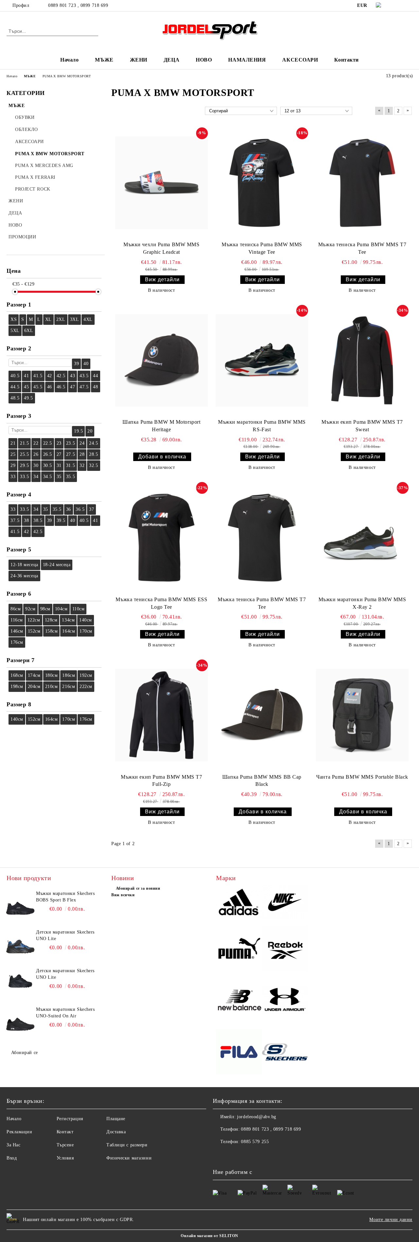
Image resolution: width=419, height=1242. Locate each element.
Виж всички (123, 895)
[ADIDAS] (239, 903)
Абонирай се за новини (138, 888)
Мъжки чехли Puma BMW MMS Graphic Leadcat (161, 248)
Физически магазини (129, 1158)
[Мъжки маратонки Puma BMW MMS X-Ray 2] (362, 537)
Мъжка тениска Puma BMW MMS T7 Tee (362, 248)
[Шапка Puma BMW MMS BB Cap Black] (262, 714)
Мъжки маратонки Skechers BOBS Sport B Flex (65, 896)
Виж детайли (162, 279)
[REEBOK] (285, 949)
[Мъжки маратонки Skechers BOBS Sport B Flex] (20, 905)
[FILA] (239, 1053)
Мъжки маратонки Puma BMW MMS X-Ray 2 (362, 603)
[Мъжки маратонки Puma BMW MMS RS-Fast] (262, 360)
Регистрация (70, 1118)
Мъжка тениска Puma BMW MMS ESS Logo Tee (161, 603)
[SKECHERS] (285, 1053)
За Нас (13, 1144)
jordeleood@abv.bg (256, 1116)
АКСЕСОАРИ (300, 60)
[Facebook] (399, 5)
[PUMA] (239, 949)
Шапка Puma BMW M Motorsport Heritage (161, 425)
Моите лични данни (390, 1219)
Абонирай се (24, 1052)
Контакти (346, 60)
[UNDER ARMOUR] (285, 1001)
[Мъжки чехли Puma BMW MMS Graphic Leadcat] (161, 182)
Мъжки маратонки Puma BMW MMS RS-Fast (262, 425)
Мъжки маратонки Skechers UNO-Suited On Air (65, 1012)
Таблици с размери (127, 1144)
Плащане (115, 1118)
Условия (65, 1158)
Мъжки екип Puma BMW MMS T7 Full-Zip (161, 780)
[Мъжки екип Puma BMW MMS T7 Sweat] (362, 360)
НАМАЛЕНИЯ (247, 60)
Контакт (65, 1131)
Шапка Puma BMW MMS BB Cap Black (261, 780)
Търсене (65, 1144)
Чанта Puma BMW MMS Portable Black (362, 777)
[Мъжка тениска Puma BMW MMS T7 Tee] (362, 182)
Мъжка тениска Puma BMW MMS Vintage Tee (262, 248)
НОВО (204, 60)
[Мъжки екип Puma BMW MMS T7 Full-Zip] (161, 714)
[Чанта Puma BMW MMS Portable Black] (362, 714)
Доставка (116, 1131)
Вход (12, 1158)
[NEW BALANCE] (239, 1001)
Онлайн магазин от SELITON (209, 1235)
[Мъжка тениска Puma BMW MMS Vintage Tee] (262, 182)
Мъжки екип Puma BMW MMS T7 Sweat (362, 425)
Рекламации (19, 1131)
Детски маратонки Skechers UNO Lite (65, 935)
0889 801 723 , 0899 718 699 (78, 5)
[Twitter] (408, 5)
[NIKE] (285, 903)
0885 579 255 (255, 1141)
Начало (69, 60)
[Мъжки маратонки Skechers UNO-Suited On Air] (20, 1021)
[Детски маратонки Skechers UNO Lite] (20, 943)
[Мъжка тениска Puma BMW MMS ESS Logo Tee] (161, 537)
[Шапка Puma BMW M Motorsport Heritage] (161, 360)
